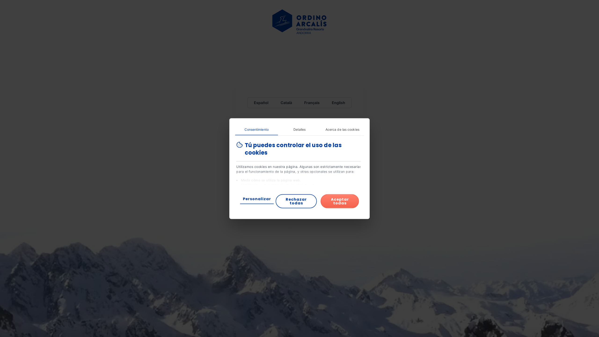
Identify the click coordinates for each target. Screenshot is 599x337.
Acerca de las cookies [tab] (342, 129)
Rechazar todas (296, 201)
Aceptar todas (340, 201)
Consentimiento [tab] (256, 129)
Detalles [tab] (299, 129)
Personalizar (257, 198)
